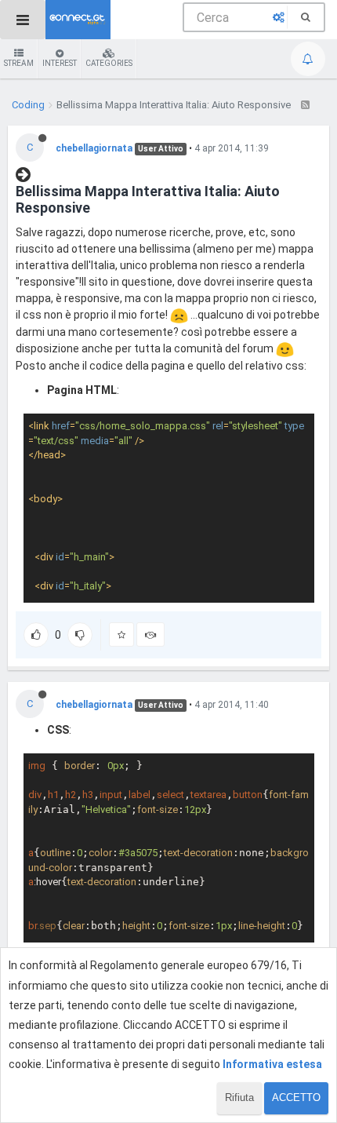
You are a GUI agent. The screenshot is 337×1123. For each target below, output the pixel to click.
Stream (19, 63)
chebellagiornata (94, 148)
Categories (108, 63)
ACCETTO (296, 1097)
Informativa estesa (272, 1064)
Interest (59, 63)
